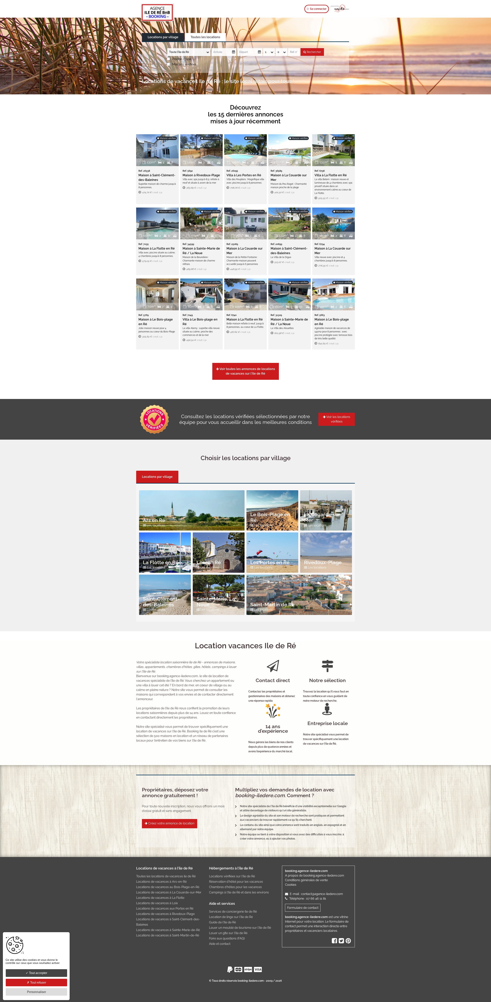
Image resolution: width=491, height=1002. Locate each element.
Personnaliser (36, 992)
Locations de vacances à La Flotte (160, 898)
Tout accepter (37, 973)
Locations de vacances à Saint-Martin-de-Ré (167, 935)
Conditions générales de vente (306, 880)
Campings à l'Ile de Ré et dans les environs (239, 892)
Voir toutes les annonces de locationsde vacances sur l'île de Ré (247, 371)
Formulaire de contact (302, 908)
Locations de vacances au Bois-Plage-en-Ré (167, 887)
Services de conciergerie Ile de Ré (233, 911)
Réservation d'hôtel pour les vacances (236, 881)
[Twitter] (342, 942)
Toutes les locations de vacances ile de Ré (166, 876)
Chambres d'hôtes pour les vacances (235, 887)
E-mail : (316, 894)
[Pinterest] (349, 942)
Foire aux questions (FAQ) (227, 938)
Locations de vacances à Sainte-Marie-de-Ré (168, 930)
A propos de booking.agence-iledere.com (314, 875)
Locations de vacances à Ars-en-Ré (161, 881)
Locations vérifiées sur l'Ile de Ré (232, 876)
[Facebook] (335, 942)
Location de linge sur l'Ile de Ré (231, 917)
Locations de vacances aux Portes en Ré (164, 908)
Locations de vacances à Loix (157, 903)
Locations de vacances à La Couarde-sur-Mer (168, 892)
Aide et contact (219, 944)
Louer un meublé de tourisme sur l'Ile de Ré (240, 927)
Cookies (290, 885)
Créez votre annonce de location (170, 823)
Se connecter (317, 8)
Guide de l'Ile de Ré (222, 922)
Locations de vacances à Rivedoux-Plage (165, 914)
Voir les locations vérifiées (338, 419)
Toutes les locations (205, 37)
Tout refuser (37, 982)
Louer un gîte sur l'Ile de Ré (228, 933)
